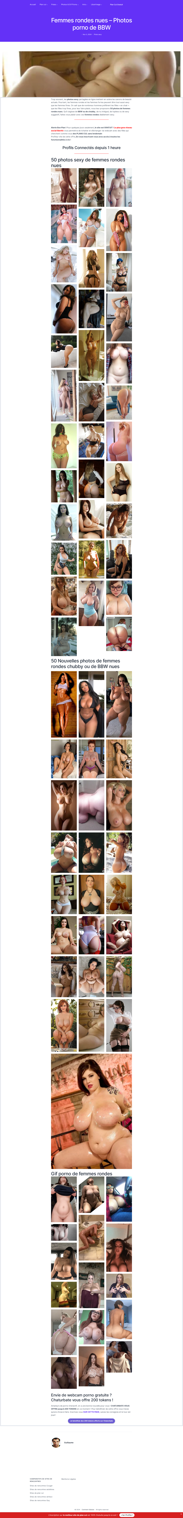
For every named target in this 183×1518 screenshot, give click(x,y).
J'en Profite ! (127, 1515)
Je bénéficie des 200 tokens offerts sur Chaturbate (91, 1421)
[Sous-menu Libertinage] (101, 4)
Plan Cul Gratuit (116, 4)
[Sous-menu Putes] (57, 4)
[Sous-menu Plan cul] (47, 4)
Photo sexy (98, 34)
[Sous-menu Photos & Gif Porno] (78, 4)
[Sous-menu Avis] (86, 4)
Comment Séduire (88, 1509)
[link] (181, 1514)
